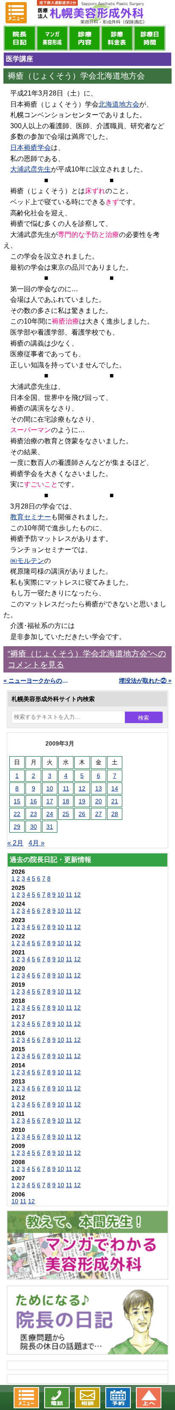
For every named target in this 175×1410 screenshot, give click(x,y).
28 (114, 814)
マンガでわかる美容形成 (52, 38)
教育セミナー (30, 517)
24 (49, 814)
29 (17, 826)
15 (17, 801)
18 (65, 801)
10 (49, 788)
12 (82, 788)
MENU (16, 12)
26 (82, 814)
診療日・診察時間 (149, 38)
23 (33, 814)
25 (65, 814)
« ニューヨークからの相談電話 (37, 680)
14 (114, 788)
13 (98, 788)
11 (66, 788)
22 (17, 814)
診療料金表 (117, 38)
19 (82, 801)
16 (33, 801)
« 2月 (15, 843)
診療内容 (84, 38)
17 (49, 801)
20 (98, 801)
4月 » (36, 843)
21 (114, 801)
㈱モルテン (27, 560)
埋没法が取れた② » (145, 680)
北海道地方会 (119, 104)
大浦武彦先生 (30, 169)
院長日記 (19, 38)
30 (33, 826)
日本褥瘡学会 (30, 147)
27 (98, 814)
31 (49, 826)
